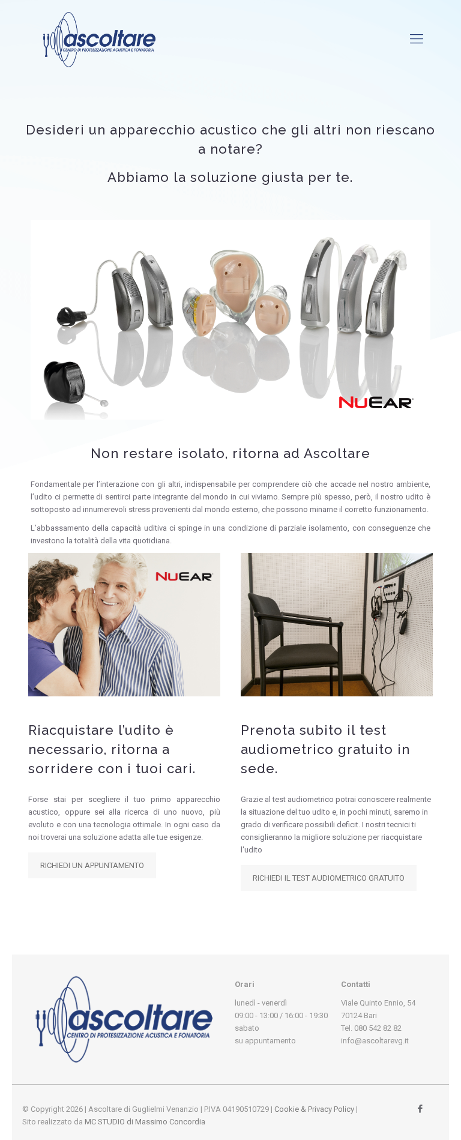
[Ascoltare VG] (99, 39)
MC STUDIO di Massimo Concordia (145, 1121)
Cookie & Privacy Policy (314, 1109)
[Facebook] (420, 1108)
